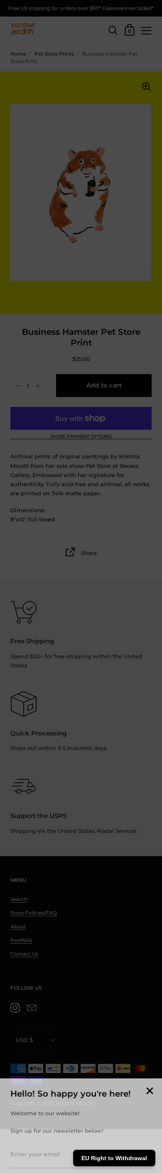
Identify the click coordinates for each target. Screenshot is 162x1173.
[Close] (149, 1086)
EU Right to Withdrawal (114, 1158)
